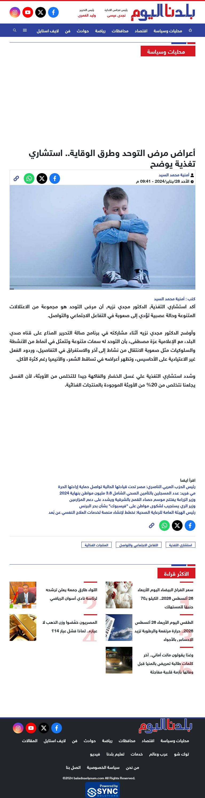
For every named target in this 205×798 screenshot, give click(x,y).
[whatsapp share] (29, 178)
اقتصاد (141, 30)
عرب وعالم (158, 753)
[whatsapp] (16, 178)
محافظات (120, 30)
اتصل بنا (73, 766)
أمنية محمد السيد (174, 174)
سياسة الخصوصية (103, 766)
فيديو (95, 753)
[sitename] (165, 725)
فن (67, 30)
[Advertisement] (102, 100)
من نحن (132, 766)
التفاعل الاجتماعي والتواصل (138, 545)
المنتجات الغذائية (96, 545)
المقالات (29, 739)
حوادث (83, 30)
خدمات (137, 753)
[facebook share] (54, 178)
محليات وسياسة (168, 30)
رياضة (100, 30)
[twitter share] (42, 178)
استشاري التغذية (180, 545)
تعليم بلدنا (115, 753)
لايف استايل (48, 30)
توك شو (181, 753)
